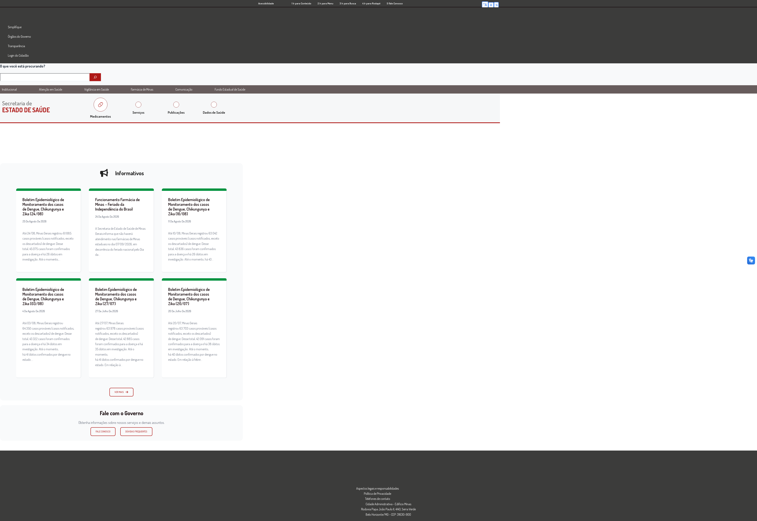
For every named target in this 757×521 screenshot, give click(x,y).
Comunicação (183, 89)
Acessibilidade (266, 3)
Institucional (9, 89)
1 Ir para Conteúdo (301, 3)
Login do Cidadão (18, 55)
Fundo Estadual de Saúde (230, 89)
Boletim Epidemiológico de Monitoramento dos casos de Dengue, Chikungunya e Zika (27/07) (116, 296)
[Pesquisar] (95, 77)
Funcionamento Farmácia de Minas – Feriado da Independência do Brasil (117, 204)
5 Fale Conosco (395, 3)
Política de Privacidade (377, 494)
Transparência (16, 46)
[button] (121, 392)
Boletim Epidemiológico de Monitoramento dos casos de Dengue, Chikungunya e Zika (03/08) (43, 296)
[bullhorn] (104, 173)
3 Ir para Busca (348, 3)
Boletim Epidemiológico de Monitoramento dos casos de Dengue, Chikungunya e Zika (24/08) (43, 206)
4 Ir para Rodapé (371, 3)
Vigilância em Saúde (96, 89)
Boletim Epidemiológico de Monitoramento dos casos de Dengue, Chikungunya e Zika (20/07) (189, 296)
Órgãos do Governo (19, 36)
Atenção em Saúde (50, 89)
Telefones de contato (377, 499)
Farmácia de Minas (142, 89)
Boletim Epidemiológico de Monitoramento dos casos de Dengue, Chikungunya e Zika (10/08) (189, 206)
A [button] (485, 4)
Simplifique (14, 27)
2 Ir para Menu (325, 3)
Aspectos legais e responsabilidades (377, 488)
